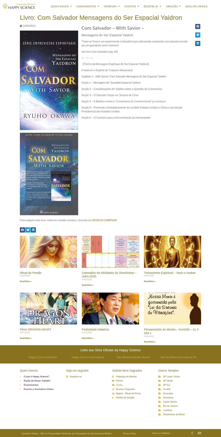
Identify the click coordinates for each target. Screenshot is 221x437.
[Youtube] (199, 433)
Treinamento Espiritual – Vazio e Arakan (170, 272)
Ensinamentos (86, 6)
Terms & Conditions (161, 433)
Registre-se (151, 6)
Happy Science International (88, 357)
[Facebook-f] (192, 433)
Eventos (130, 6)
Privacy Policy (129, 433)
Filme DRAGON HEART (35, 329)
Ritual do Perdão (31, 272)
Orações (172, 6)
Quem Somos (60, 6)
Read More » (26, 281)
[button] (197, 26)
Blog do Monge (197, 6)
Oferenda (110, 6)
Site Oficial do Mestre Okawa (133, 357)
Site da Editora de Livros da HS (178, 357)
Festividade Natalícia (95, 329)
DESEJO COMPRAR (104, 220)
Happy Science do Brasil (42, 357)
